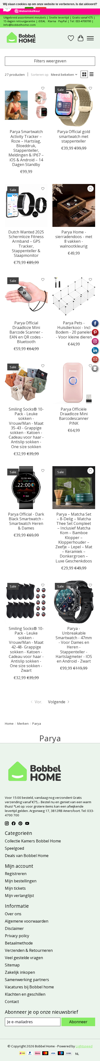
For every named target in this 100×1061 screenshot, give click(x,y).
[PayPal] (30, 1053)
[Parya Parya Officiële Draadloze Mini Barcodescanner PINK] (73, 382)
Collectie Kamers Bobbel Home (33, 841)
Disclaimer (14, 928)
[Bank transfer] (69, 1053)
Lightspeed (84, 1046)
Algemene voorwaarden (26, 921)
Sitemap (12, 965)
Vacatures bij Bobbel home (29, 987)
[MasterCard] (45, 1053)
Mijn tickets (15, 888)
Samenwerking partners (27, 979)
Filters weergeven (50, 61)
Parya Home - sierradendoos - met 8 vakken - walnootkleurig (73, 239)
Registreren (15, 873)
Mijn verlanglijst (19, 895)
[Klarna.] (38, 1053)
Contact (12, 1001)
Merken (23, 723)
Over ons (13, 913)
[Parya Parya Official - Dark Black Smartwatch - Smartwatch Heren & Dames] (26, 487)
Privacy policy (17, 935)
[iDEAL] (22, 1053)
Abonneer (78, 1021)
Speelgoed (14, 848)
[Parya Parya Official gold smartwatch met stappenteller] (73, 105)
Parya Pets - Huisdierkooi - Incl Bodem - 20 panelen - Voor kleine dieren (74, 330)
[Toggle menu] (90, 38)
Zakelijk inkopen (20, 972)
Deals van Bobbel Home (27, 855)
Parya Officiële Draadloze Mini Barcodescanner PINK (74, 416)
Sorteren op (40, 74)
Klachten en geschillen (25, 994)
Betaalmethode (19, 943)
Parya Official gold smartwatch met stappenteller (73, 136)
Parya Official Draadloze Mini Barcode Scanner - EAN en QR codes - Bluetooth (26, 332)
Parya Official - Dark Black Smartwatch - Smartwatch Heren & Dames (26, 521)
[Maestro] (61, 1053)
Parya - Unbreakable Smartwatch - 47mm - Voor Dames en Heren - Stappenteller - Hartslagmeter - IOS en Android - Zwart (74, 645)
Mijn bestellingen (20, 881)
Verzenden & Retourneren (29, 950)
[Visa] (53, 1053)
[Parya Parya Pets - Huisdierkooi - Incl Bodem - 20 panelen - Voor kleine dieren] (73, 296)
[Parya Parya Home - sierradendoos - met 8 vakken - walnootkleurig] (73, 205)
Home (9, 723)
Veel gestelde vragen (24, 957)
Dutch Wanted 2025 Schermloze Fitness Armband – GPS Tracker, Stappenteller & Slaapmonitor (26, 243)
